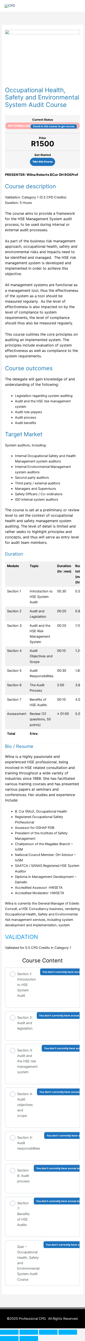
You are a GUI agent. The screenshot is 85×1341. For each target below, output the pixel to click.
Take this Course (42, 161)
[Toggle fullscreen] (28, 1332)
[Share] (48, 1332)
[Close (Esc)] (67, 1332)
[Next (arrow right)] (28, 1338)
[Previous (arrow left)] (9, 1338)
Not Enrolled (19, 125)
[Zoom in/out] (9, 1332)
